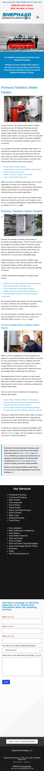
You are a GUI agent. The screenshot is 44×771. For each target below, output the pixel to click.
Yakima (27, 453)
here (11, 472)
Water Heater (21, 461)
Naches (21, 453)
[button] (37, 17)
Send (6, 682)
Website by (22, 766)
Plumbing (32, 461)
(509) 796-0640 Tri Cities (22, 8)
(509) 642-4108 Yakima (22, 5)
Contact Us (15, 205)
